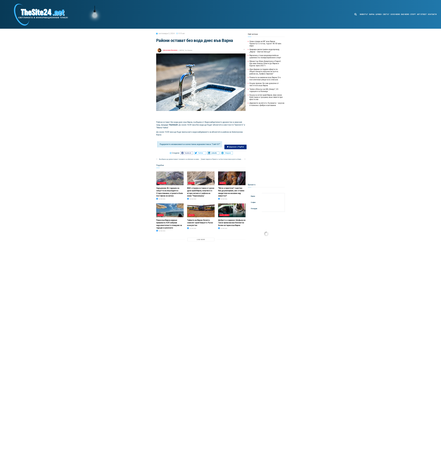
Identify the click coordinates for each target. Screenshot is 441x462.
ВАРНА (371, 14)
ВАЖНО (222, 183)
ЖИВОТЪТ (364, 14)
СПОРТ (413, 14)
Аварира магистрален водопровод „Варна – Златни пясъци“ (264, 50)
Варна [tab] (253, 196)
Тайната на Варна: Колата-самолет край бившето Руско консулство (200, 222)
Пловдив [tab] (254, 208)
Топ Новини (188, 50)
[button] (355, 14)
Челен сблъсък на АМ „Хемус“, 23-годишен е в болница (264, 90)
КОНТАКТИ (432, 14)
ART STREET (422, 14)
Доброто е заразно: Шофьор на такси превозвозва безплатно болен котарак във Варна (231, 222)
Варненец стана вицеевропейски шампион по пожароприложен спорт (265, 56)
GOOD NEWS (395, 14)
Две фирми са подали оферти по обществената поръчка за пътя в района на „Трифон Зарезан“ (263, 71)
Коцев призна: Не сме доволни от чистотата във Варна (264, 84)
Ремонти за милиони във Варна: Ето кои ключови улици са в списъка (265, 78)
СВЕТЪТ (386, 14)
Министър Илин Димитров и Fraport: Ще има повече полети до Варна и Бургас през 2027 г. (265, 63)
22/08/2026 (161, 199)
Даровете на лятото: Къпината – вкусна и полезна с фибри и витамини (266, 104)
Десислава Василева (170, 50)
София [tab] (253, 202)
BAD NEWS (405, 14)
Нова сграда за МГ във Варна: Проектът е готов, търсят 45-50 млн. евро (265, 43)
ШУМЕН (379, 14)
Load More (201, 239)
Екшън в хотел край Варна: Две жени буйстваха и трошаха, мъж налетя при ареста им (266, 97)
